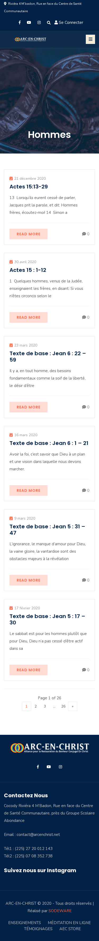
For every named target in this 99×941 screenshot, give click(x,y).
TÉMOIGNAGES (38, 928)
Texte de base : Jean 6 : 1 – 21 (49, 443)
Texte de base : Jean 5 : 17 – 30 (47, 619)
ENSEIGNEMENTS (24, 922)
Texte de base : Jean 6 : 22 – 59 (48, 356)
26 (63, 706)
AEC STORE (70, 928)
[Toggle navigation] (90, 39)
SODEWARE (60, 910)
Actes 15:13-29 (29, 186)
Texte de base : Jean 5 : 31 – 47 (47, 530)
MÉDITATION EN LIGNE (69, 922)
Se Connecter (71, 22)
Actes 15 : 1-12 (28, 270)
